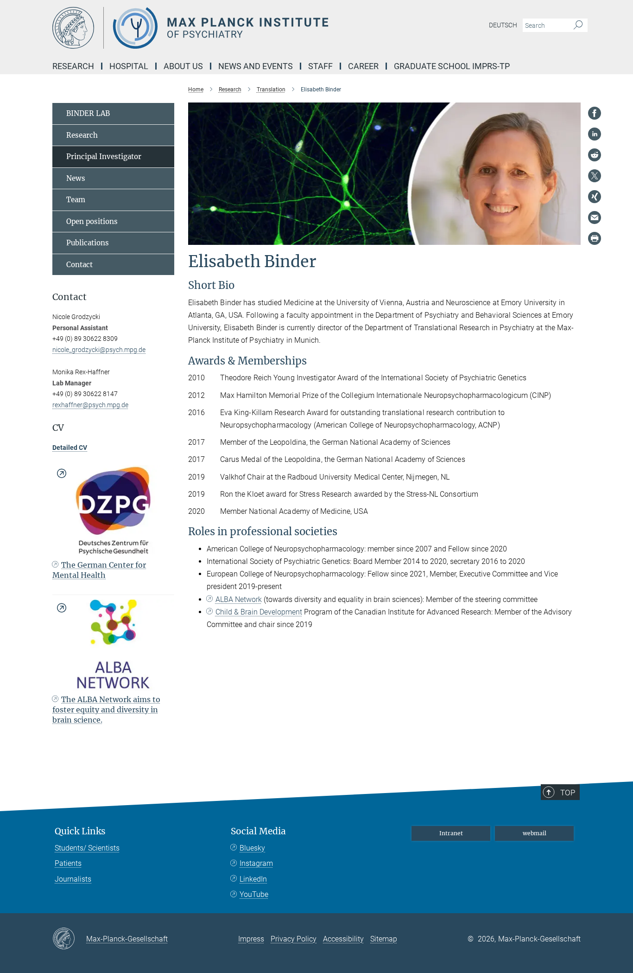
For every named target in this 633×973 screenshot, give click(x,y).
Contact (79, 264)
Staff (320, 66)
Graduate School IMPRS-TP (452, 66)
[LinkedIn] (594, 134)
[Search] (578, 25)
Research (82, 135)
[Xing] (594, 197)
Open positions (92, 221)
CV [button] (58, 427)
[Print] (594, 238)
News (75, 178)
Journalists (73, 879)
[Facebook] (594, 113)
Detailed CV (69, 447)
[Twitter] (594, 176)
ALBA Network (238, 599)
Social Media (258, 831)
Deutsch (503, 25)
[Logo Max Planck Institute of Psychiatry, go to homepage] (226, 28)
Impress (251, 939)
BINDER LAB (88, 113)
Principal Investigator (103, 156)
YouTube (254, 894)
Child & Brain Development (258, 612)
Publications (87, 242)
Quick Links (80, 831)
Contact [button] (69, 297)
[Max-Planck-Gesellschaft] (69, 939)
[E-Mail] (594, 217)
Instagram (256, 863)
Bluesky (252, 848)
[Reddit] (594, 155)
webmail (534, 833)
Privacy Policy (293, 939)
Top (567, 792)
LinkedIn (253, 879)
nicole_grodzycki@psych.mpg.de (99, 349)
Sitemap (383, 939)
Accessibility (343, 939)
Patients (68, 863)
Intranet (451, 833)
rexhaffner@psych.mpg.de (90, 405)
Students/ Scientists (87, 848)
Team (75, 199)
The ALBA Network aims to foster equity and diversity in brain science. (106, 710)
